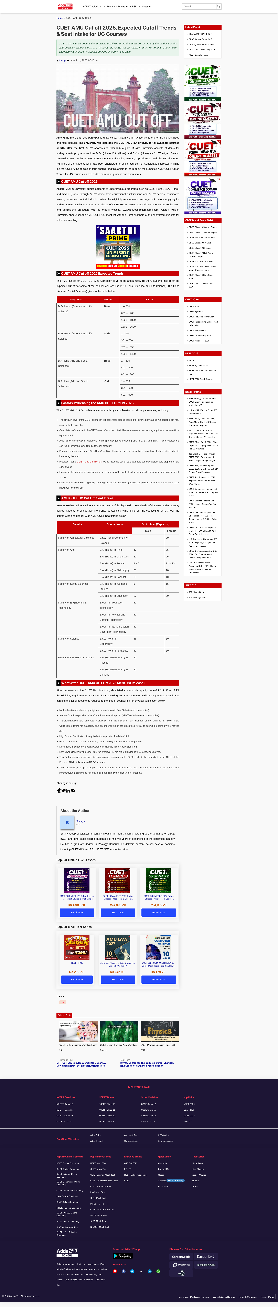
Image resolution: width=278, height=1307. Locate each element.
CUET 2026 (194, 306)
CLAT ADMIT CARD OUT (200, 34)
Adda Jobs (95, 1135)
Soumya (62, 60)
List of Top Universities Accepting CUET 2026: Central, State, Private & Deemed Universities (203, 568)
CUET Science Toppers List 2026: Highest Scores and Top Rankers (202, 504)
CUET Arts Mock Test (100, 1186)
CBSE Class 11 (148, 1110)
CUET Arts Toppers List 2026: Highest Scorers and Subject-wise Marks (202, 480)
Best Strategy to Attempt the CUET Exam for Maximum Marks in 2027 (202, 401)
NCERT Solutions (92, 6)
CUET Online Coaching (67, 1169)
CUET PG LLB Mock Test (102, 1209)
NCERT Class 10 (64, 1115)
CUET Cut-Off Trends (89, 461)
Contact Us (163, 1169)
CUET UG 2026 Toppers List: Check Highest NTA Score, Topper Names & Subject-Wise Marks (203, 517)
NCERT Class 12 (64, 1104)
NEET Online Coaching (67, 1163)
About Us (162, 1163)
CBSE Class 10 (148, 1115)
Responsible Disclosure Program (194, 1297)
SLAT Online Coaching (67, 1227)
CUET (127, 1180)
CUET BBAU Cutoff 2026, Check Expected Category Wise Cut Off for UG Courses (203, 445)
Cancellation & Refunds (224, 1297)
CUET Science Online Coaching (66, 1175)
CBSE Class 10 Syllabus (200, 243)
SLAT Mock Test (98, 1221)
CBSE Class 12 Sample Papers (203, 232)
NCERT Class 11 (64, 1110)
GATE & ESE (130, 1163)
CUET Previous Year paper (201, 317)
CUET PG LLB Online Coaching (66, 1214)
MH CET (188, 1121)
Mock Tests (197, 1163)
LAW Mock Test (97, 1192)
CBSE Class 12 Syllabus (200, 248)
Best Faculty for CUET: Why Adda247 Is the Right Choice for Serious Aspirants (202, 421)
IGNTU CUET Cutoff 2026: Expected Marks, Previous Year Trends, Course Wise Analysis (203, 433)
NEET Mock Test (98, 1163)
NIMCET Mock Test (99, 1227)
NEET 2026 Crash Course (201, 379)
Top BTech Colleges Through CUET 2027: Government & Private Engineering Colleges (202, 457)
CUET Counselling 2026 (200, 335)
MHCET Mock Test (99, 1204)
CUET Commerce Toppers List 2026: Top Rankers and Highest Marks (203, 492)
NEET (191, 360)
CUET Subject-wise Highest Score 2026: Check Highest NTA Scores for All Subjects (203, 468)
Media (161, 1175)
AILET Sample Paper (198, 55)
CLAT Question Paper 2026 (201, 44)
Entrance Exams (116, 6)
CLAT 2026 (189, 1110)
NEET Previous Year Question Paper (202, 372)
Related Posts (64, 1015)
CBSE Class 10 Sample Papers (203, 227)
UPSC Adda (163, 1135)
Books (195, 1186)
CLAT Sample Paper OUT (200, 39)
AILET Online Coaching (67, 1221)
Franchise (163, 1186)
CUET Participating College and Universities (203, 323)
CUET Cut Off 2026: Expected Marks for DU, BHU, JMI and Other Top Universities (202, 530)
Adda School (96, 1141)
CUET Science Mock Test (102, 1175)
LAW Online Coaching (67, 1196)
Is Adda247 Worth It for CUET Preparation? (203, 412)
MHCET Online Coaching (68, 1208)
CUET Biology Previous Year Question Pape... (118, 1047)
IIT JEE (127, 1169)
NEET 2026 (189, 1104)
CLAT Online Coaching (67, 1202)
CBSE (133, 6)
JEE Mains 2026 (196, 592)
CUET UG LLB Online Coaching (66, 1233)
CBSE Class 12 (148, 1104)
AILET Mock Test (98, 1215)
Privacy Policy (267, 1297)
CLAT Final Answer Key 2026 (202, 49)
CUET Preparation (197, 330)
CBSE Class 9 (148, 1121)
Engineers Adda (165, 1141)
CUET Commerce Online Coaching (68, 1183)
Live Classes (198, 1169)
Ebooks (195, 1180)
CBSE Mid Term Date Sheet (201, 261)
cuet (63, 1002)
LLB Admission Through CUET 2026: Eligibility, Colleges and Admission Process (203, 542)
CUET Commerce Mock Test (104, 1180)
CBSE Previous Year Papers (202, 237)
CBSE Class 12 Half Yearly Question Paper (201, 255)
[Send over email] (72, 790)
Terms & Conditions (248, 1297)
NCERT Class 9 (64, 1121)
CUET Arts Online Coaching (69, 1190)
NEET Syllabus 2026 (198, 365)
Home (59, 18)
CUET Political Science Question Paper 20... (78, 1047)
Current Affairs (131, 1135)
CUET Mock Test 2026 (199, 341)
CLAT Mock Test (98, 1198)
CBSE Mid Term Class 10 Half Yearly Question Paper (202, 268)
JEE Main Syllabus (197, 597)
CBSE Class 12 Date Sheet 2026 (201, 285)
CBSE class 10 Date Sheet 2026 (201, 277)
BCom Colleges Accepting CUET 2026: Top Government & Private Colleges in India (203, 554)
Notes (145, 6)
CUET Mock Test (98, 1169)
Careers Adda (131, 1141)
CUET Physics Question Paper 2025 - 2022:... (159, 1047)
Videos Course (199, 1175)
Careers (171, 1180)
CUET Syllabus (196, 311)
